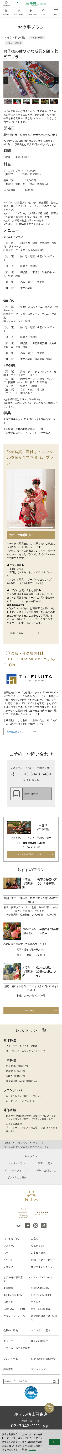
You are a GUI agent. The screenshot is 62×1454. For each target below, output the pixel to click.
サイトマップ (38, 1369)
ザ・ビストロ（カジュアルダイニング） (26, 1051)
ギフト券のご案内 (17, 1177)
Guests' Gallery (39, 1340)
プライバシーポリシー (15, 1316)
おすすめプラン (16, 1163)
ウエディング (38, 1245)
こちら (32, 1449)
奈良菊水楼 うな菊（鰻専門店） (22, 1081)
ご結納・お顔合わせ (45, 1170)
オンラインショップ (42, 1266)
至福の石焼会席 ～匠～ (49, 931)
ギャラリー (9, 1340)
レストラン (9, 1245)
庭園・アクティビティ (43, 1259)
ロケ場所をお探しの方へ (44, 1358)
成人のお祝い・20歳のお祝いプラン (46, 971)
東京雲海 (8, 1287)
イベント (8, 1259)
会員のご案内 (10, 1330)
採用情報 (8, 1369)
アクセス (36, 1302)
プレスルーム (10, 1358)
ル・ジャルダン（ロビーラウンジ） (24, 1095)
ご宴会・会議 (38, 1252)
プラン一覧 (29, 1010)
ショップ (8, 1266)
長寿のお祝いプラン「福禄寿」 (46, 881)
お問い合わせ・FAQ (14, 1309)
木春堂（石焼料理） (16, 1071)
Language (6, 5)
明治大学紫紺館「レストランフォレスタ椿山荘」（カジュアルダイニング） (32, 1127)
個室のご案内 (45, 1163)
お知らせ (8, 1302)
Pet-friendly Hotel (41, 1295)
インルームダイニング (17, 1170)
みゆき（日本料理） (16, 1076)
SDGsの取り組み (40, 1287)
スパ (5, 1252)
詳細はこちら (17, 633)
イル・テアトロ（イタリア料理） (23, 1046)
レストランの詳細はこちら (29, 854)
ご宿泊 (34, 1238)
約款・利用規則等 (40, 1309)
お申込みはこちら (15, 731)
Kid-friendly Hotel (13, 1295)
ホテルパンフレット (42, 1277)
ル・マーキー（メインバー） (20, 1101)
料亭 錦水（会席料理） (17, 1065)
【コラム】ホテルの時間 (16, 1347)
